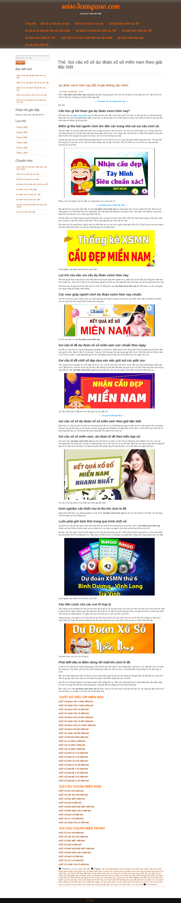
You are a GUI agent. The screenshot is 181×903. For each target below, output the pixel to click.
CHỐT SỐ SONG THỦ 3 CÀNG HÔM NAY (76, 706)
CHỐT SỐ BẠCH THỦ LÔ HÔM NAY (74, 709)
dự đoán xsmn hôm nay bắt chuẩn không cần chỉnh (93, 85)
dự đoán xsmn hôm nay (101, 875)
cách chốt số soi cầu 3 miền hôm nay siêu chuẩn (86, 37)
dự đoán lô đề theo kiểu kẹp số (80, 873)
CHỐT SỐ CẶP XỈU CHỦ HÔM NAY (73, 795)
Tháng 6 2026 (21, 127)
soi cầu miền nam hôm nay (127, 882)
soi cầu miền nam (108, 882)
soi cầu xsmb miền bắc (37, 44)
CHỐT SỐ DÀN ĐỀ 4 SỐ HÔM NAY (73, 769)
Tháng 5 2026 (21, 132)
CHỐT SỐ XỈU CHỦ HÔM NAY (71, 791)
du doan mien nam (94, 871)
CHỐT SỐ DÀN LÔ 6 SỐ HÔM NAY (73, 757)
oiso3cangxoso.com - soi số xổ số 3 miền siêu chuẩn (90, 902)
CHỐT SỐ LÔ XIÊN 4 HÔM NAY (72, 749)
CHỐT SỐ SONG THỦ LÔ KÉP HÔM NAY (76, 721)
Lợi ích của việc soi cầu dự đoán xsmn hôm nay (83, 880)
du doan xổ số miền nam (113, 871)
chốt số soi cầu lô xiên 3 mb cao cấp (31, 95)
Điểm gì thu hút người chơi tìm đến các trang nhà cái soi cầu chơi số (99, 878)
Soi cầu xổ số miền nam (121, 884)
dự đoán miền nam (102, 873)
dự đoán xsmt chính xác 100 (137, 30)
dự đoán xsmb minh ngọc (131, 37)
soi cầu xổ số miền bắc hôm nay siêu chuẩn (47, 30)
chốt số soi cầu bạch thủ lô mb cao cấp (32, 83)
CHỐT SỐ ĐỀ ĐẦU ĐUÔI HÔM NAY (74, 737)
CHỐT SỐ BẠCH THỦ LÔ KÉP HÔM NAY (76, 717)
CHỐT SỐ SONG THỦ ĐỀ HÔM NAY (74, 733)
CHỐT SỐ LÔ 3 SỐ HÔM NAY (71, 819)
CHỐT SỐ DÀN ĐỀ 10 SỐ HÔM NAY (74, 781)
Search (20, 63)
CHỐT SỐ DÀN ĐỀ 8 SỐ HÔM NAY (73, 777)
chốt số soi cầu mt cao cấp (89, 23)
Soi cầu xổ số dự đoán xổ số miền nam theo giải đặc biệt (86, 884)
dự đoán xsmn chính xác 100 (124, 23)
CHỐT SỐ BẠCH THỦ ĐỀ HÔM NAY (74, 729)
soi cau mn (143, 882)
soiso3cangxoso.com (90, 6)
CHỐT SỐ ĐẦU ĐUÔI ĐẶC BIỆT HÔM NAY (77, 807)
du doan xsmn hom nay (133, 871)
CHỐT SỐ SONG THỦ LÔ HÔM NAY (74, 713)
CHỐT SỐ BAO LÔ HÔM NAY (71, 815)
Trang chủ (30, 23)
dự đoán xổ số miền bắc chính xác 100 (96, 30)
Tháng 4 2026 (21, 137)
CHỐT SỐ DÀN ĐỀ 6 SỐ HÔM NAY (73, 773)
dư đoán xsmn (85, 875)
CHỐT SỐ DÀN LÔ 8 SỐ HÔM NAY (73, 761)
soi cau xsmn (137, 884)
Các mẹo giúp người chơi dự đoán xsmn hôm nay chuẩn (125, 869)
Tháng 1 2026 (21, 153)
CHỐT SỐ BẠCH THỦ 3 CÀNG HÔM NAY (76, 702)
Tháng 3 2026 (21, 143)
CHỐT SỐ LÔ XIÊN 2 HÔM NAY (72, 741)
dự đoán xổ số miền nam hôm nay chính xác (129, 873)
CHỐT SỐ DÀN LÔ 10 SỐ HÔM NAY (74, 765)
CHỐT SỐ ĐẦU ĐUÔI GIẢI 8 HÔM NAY (75, 811)
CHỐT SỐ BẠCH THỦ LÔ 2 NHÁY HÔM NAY (77, 725)
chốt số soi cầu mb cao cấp (54, 23)
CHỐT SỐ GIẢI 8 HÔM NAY (70, 803)
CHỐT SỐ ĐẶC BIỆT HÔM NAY (72, 799)
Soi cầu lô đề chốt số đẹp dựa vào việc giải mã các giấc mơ (129, 880)
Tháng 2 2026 (21, 148)
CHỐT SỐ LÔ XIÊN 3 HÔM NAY (72, 745)
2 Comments (152, 884)
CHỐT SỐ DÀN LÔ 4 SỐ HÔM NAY (73, 753)
